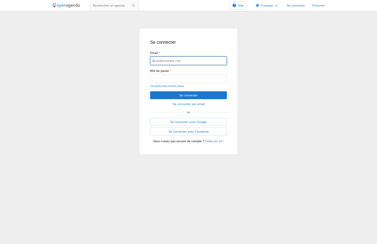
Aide (241, 5)
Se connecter (296, 5)
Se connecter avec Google (188, 122)
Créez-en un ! (214, 141)
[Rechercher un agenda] (133, 5)
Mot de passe (160, 71)
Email (155, 53)
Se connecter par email (189, 104)
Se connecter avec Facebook (188, 131)
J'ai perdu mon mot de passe (167, 86)
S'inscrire (318, 5)
